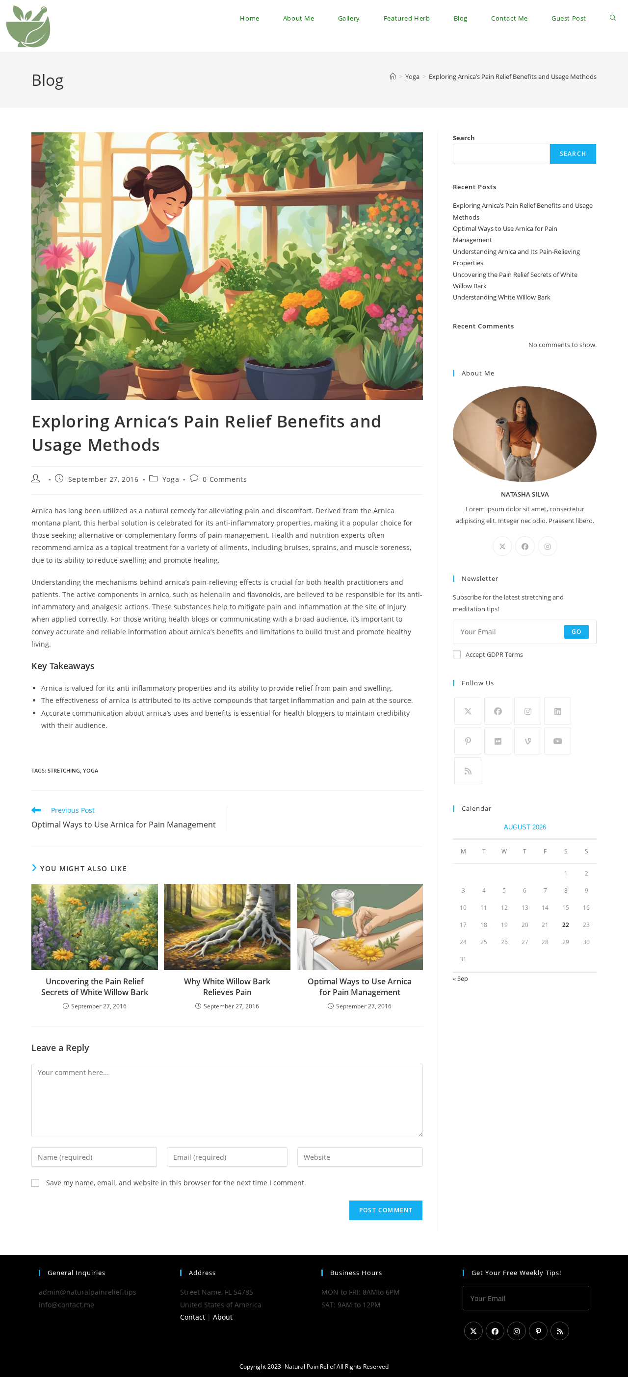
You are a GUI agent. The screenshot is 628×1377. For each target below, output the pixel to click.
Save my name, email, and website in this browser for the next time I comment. (176, 1182)
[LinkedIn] (557, 711)
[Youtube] (557, 740)
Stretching (64, 770)
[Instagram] (547, 546)
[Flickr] (497, 740)
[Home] (393, 76)
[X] (502, 546)
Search (464, 137)
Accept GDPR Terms (494, 654)
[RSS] (467, 770)
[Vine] (527, 740)
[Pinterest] (467, 740)
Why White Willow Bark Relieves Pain (227, 987)
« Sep (460, 978)
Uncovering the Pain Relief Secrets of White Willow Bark (94, 987)
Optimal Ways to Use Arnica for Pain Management (360, 987)
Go (576, 631)
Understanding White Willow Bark (501, 297)
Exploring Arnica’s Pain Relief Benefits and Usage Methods (513, 76)
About (223, 1317)
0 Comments (225, 479)
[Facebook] (525, 546)
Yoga (170, 479)
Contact (192, 1317)
